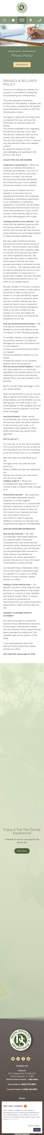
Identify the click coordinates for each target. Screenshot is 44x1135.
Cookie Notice (13, 1119)
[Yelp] (23, 1059)
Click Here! (33, 1079)
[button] (22, 64)
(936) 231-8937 (30, 1089)
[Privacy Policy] (30, 20)
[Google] (28, 1059)
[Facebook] (13, 1059)
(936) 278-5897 (28, 1084)
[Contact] (39, 20)
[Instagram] (18, 1059)
